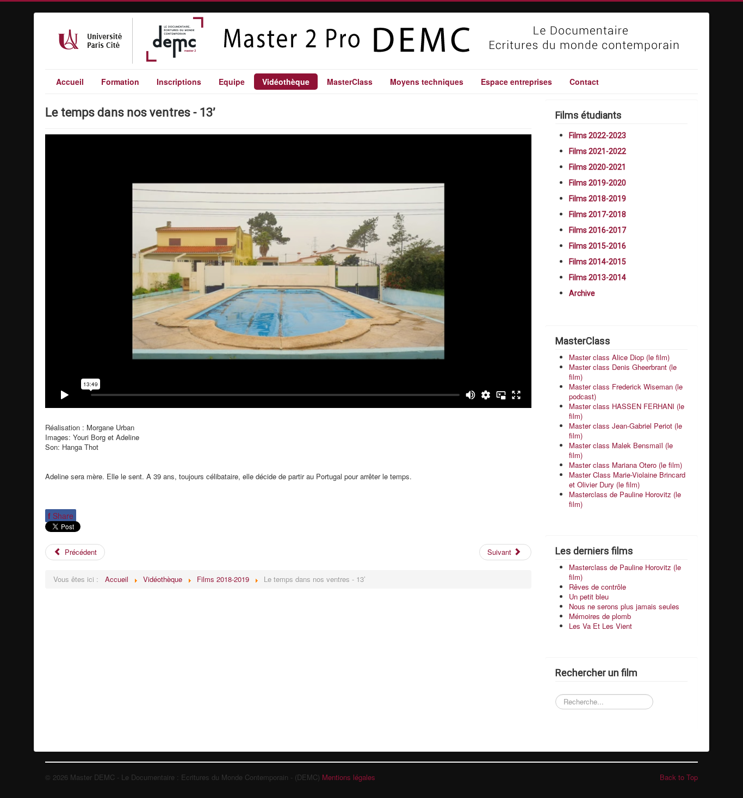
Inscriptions (179, 81)
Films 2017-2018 (597, 214)
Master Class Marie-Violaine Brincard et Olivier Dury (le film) (627, 479)
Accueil (70, 81)
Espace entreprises (516, 81)
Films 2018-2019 (597, 198)
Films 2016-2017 (597, 230)
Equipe (232, 81)
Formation (120, 81)
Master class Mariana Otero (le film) (625, 465)
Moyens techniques (426, 81)
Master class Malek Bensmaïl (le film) (621, 450)
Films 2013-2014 (597, 277)
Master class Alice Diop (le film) (619, 357)
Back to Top (679, 777)
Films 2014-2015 (597, 261)
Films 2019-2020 (597, 182)
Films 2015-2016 (597, 246)
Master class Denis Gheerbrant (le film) (623, 372)
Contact (584, 81)
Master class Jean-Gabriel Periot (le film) (625, 430)
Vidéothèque (285, 81)
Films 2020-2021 (597, 167)
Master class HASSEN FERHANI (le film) (626, 411)
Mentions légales (348, 777)
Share (60, 515)
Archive (582, 293)
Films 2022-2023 (597, 135)
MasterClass (350, 81)
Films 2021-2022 (597, 151)
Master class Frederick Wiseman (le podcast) (626, 391)
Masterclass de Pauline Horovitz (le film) (625, 499)
